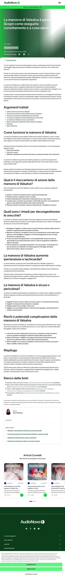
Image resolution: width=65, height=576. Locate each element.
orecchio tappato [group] (45, 356)
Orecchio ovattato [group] (12, 152)
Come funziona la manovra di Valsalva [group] (18, 111)
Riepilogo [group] (9, 123)
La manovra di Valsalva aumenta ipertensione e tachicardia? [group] (25, 117)
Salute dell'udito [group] (11, 60)
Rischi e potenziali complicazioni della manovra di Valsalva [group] (24, 121)
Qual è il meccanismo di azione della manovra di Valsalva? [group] (24, 113)
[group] (40, 382)
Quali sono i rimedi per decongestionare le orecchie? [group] (23, 115)
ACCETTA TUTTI (31, 564)
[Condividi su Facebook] (19, 54)
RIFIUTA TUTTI (31, 569)
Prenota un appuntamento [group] (31, 7)
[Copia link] (29, 54)
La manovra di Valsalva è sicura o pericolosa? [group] (20, 119)
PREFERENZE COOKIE (31, 574)
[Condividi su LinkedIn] (24, 54)
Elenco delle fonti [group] (12, 126)
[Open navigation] (59, 2)
